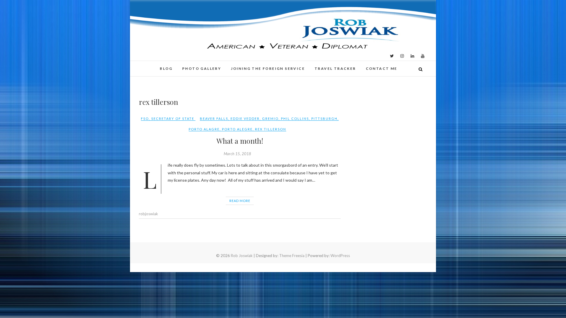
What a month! (239, 140)
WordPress (340, 255)
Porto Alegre (237, 129)
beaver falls (214, 118)
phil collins (295, 118)
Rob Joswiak (242, 255)
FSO (145, 118)
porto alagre (204, 129)
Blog (166, 68)
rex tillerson (270, 129)
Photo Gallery (201, 68)
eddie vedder (245, 118)
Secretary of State (172, 118)
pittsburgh (324, 118)
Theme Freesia (292, 255)
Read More (239, 201)
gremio (270, 118)
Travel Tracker (335, 68)
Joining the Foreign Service (268, 68)
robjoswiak (148, 213)
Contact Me (381, 68)
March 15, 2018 (237, 153)
